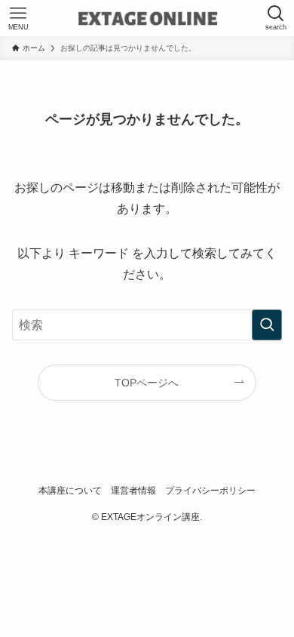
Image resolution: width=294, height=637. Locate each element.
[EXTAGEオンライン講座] (147, 18)
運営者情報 (133, 490)
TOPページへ (147, 383)
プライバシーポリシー (210, 490)
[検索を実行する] (267, 324)
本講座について (70, 490)
